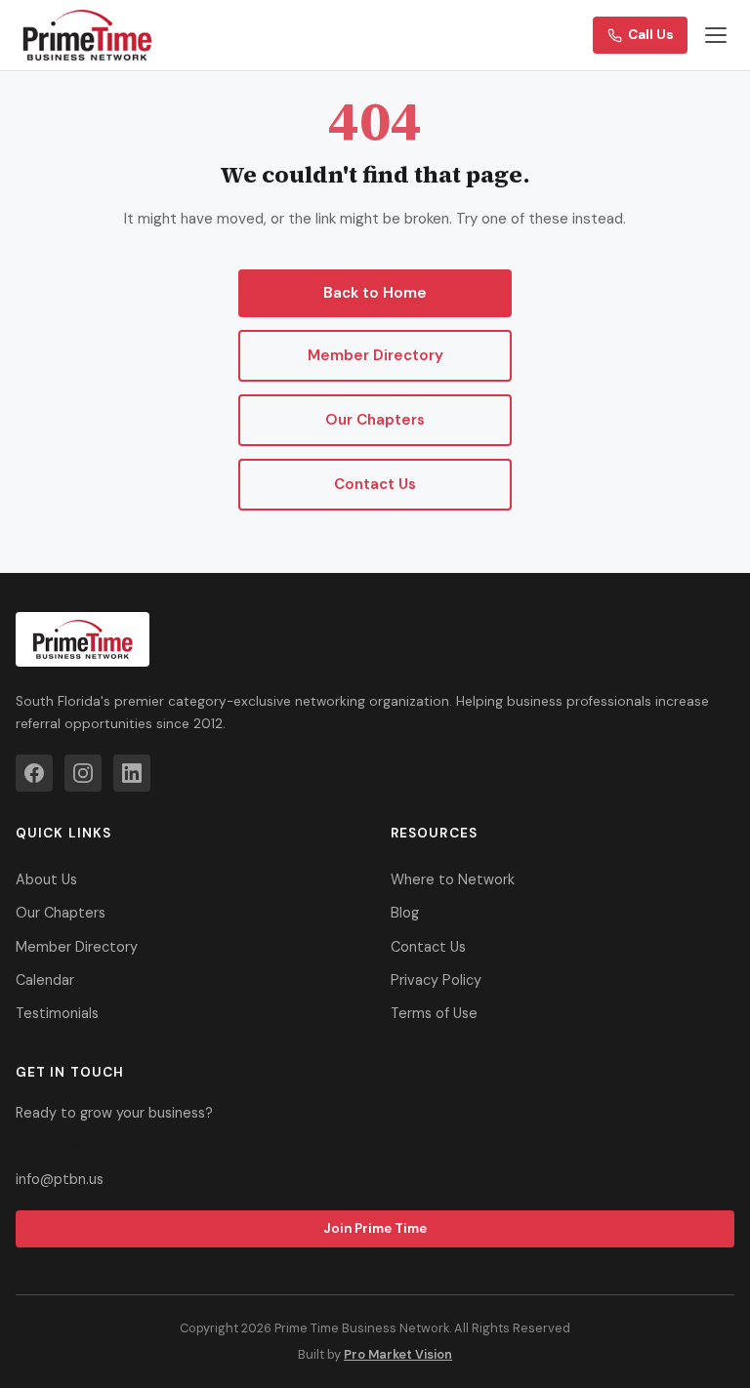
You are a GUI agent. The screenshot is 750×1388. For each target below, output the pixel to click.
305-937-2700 (80, 1150)
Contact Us (375, 484)
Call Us (651, 34)
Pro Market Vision (398, 1354)
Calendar (45, 980)
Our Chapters (375, 419)
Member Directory (375, 355)
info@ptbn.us (60, 1179)
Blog (405, 912)
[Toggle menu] (715, 35)
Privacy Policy (436, 980)
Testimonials (57, 1013)
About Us (46, 879)
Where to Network (453, 879)
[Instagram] (83, 773)
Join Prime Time (375, 1228)
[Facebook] (34, 773)
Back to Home (375, 293)
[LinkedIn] (131, 773)
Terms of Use (434, 1013)
